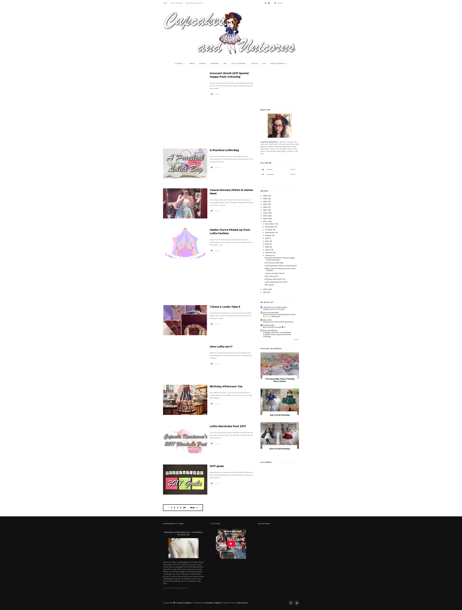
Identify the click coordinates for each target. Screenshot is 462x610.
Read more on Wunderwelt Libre (175, 588)
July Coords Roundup (280, 415)
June (267, 241)
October (268, 229)
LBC (225, 63)
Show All (296, 339)
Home (165, 3)
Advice (255, 63)
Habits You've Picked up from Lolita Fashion (280, 269)
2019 (265, 216)
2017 (265, 221)
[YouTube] (269, 3)
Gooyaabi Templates (213, 603)
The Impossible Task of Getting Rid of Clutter (279, 380)
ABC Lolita (267, 320)
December (269, 224)
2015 (265, 292)
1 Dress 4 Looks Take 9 (225, 306)
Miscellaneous (278, 63)
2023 (265, 204)
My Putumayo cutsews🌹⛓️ (274, 327)
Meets (192, 63)
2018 (265, 218)
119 (184, 508)
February (269, 252)
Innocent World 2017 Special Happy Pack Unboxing (280, 259)
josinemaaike (269, 325)
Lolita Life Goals (176, 3)
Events (202, 63)
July (266, 238)
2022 (265, 207)
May (267, 244)
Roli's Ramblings (270, 330)
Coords (178, 63)
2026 (265, 196)
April (267, 247)
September (270, 232)
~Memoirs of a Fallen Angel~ (275, 307)
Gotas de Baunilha (271, 312)
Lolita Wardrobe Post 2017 (228, 426)
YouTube (281, 169)
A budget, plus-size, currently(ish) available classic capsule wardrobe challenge (277, 334)
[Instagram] (265, 3)
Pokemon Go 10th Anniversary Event (278, 322)
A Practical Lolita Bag (224, 150)
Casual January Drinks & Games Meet (281, 265)
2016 (265, 289)
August (268, 235)
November (269, 227)
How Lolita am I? (221, 346)
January (268, 255)
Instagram (281, 174)
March (268, 250)
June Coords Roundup (279, 449)
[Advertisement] (208, 128)
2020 (265, 213)
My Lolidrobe (238, 63)
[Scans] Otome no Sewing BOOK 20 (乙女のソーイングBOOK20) (279, 315)
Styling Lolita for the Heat (274, 309)
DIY (264, 63)
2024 (265, 201)
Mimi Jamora (243, 603)
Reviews (215, 63)
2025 (265, 198)
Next (192, 508)
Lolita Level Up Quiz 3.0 (194, 3)
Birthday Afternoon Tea (226, 386)
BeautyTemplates (185, 603)
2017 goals (217, 466)
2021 (265, 210)
